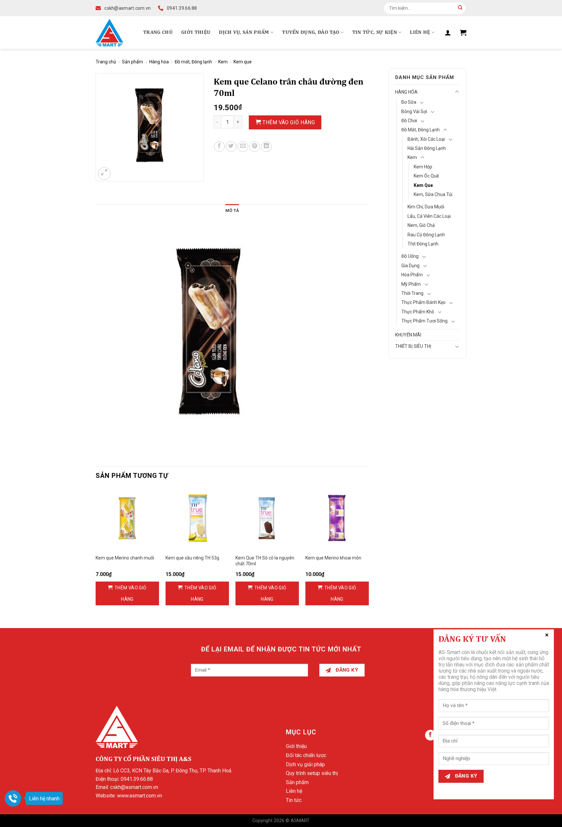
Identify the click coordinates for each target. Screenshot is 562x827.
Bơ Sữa (408, 102)
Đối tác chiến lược (306, 755)
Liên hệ (420, 32)
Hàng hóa (159, 61)
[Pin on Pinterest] (254, 146)
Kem (223, 61)
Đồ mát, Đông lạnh (193, 61)
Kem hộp (423, 166)
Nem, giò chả (421, 225)
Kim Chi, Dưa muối (426, 206)
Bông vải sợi (414, 111)
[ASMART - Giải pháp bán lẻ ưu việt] (109, 32)
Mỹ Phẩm (411, 284)
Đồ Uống (410, 256)
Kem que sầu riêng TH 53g (192, 557)
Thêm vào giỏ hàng (288, 122)
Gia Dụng (410, 265)
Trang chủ (158, 32)
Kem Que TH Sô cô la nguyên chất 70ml (264, 560)
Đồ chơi (409, 120)
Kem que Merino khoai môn (333, 557)
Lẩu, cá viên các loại (429, 216)
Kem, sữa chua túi (433, 194)
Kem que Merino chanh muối (125, 557)
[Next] (368, 552)
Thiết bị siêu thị (413, 346)
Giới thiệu (195, 32)
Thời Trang (412, 293)
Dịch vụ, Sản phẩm (244, 32)
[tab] (232, 210)
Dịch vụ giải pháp (305, 764)
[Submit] (460, 8)
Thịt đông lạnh (423, 243)
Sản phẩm (132, 61)
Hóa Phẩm (412, 274)
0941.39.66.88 (137, 779)
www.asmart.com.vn (139, 796)
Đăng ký (346, 670)
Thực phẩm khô (417, 311)
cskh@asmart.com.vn (134, 787)
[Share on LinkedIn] (266, 146)
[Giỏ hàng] (463, 32)
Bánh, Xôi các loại (426, 139)
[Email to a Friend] (242, 146)
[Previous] (96, 552)
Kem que (243, 61)
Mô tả (232, 210)
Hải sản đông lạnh (427, 148)
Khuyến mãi (408, 334)
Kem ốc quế (426, 175)
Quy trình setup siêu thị (312, 773)
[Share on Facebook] (219, 146)
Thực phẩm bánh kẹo (423, 302)
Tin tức (293, 800)
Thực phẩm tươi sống (424, 320)
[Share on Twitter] (231, 146)
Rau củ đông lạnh (426, 234)
